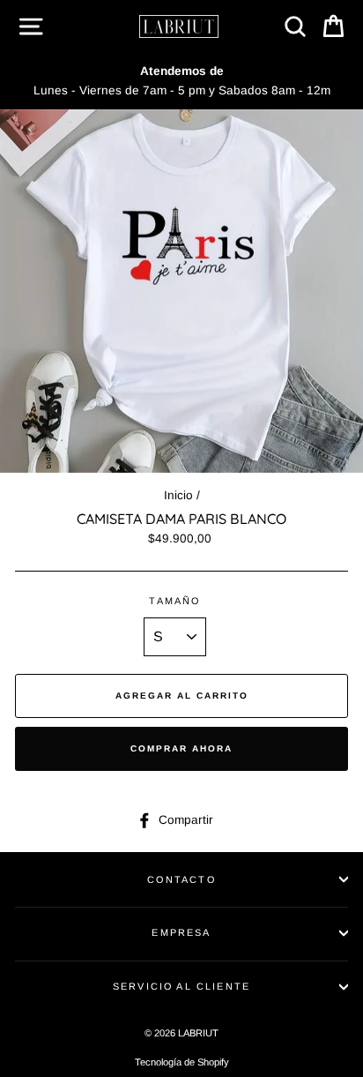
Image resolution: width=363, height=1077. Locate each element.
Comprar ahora (181, 748)
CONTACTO (181, 879)
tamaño (174, 600)
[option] (181, 81)
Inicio (178, 495)
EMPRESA (181, 932)
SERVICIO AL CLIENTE (181, 986)
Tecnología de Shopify (182, 1062)
